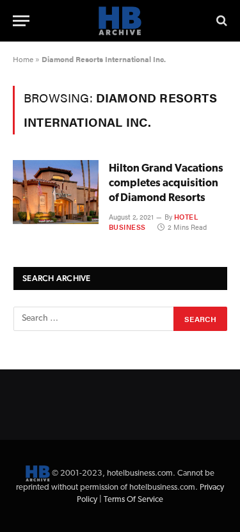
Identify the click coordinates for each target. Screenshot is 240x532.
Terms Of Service (133, 500)
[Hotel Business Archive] (120, 21)
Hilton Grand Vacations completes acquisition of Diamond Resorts (166, 183)
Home (23, 59)
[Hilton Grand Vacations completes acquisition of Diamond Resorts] (56, 192)
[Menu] (21, 20)
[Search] (220, 20)
